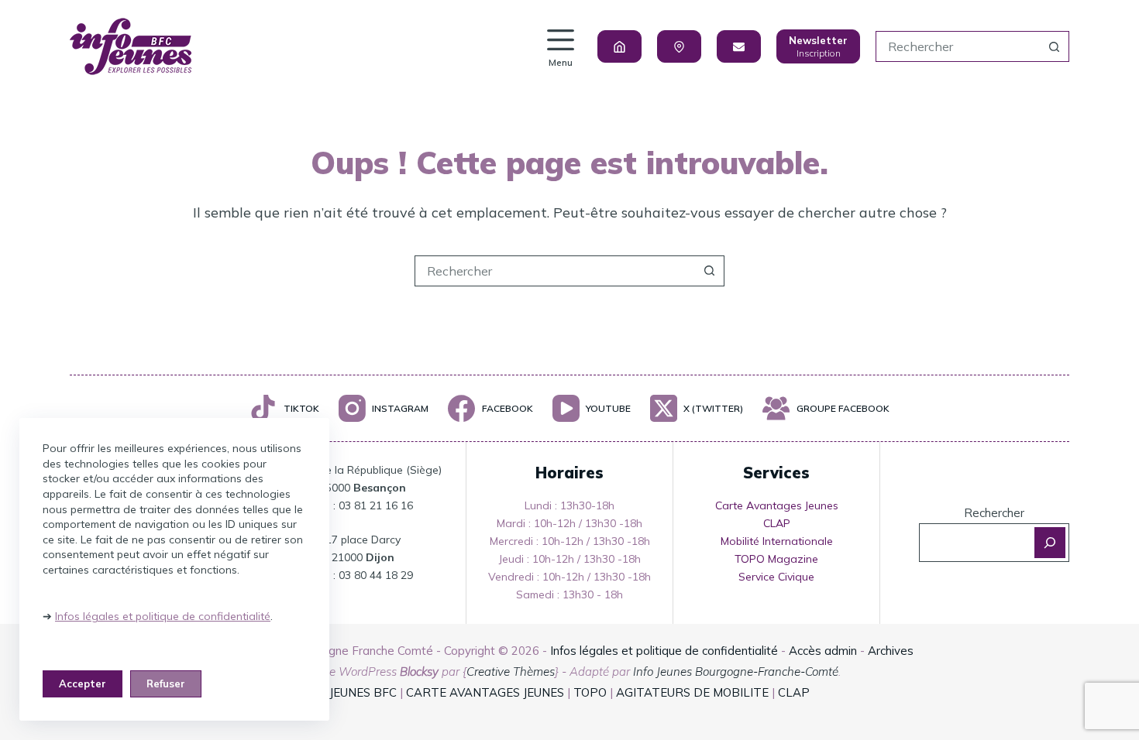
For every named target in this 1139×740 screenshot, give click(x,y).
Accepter (82, 683)
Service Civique (776, 577)
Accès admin (823, 650)
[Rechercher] (1049, 542)
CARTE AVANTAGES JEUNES (483, 692)
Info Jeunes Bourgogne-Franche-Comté (735, 671)
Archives (891, 650)
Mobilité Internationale (777, 541)
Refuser (165, 683)
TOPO (590, 692)
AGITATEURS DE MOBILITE (692, 692)
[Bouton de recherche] (1053, 46)
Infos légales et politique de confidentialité (162, 616)
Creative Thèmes (510, 671)
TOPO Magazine (776, 559)
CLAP (776, 523)
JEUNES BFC (363, 692)
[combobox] (957, 46)
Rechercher (994, 512)
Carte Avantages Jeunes (776, 505)
